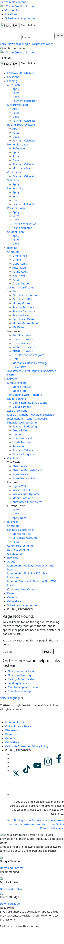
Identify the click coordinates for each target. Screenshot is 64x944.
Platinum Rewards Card (27, 470)
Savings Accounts (23, 307)
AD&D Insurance (22, 351)
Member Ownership (19, 581)
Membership (15, 565)
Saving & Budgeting (24, 426)
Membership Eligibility (21, 573)
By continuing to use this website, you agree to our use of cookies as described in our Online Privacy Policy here (35, 824)
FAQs (38, 573)
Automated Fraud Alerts (27, 502)
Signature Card (21, 474)
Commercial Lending (20, 545)
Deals (15, 97)
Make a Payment (17, 414)
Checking (13, 252)
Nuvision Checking (19, 675)
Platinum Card (21, 466)
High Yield (18, 275)
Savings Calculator (23, 311)
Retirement (19, 446)
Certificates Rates (23, 319)
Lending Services (18, 683)
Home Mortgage (17, 144)
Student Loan (15, 232)
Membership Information (24, 687)
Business (12, 522)
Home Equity (15, 188)
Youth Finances (21, 442)
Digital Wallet (20, 486)
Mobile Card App (22, 498)
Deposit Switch (21, 406)
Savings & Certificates (20, 287)
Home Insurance (22, 339)
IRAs (15, 291)
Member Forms (14, 722)
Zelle (10, 410)
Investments (15, 371)
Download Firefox (11, 889)
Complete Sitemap (19, 691)
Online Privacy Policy (18, 726)
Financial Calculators (25, 450)
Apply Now (19, 518)
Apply (15, 89)
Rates (15, 93)
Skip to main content (13, 2)
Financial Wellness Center (23, 422)
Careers (32, 589)
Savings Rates (21, 315)
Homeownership (22, 438)
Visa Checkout (21, 490)
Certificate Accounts (24, 295)
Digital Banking (16, 399)
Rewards (12, 557)
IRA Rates (18, 327)
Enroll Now (7, 44)
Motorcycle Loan (17, 105)
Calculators (14, 601)
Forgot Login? (22, 44)
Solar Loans (14, 180)
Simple (16, 259)
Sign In (6, 57)
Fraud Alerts (40, 418)
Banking (12, 248)
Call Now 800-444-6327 (21, 73)
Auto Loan (13, 85)
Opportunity (20, 263)
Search (48, 651)
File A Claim (19, 367)
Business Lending (18, 549)
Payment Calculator (24, 101)
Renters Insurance (23, 347)
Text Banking (15, 395)
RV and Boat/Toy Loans (21, 124)
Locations (11, 14)
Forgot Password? (43, 44)
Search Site (28, 25)
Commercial (14, 172)
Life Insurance (21, 343)
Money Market (21, 303)
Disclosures (12, 730)
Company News (17, 589)
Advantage (19, 267)
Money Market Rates (25, 323)
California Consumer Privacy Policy (26, 746)
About (11, 561)
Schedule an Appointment (21, 18)
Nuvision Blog (41, 581)
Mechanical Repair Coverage (30, 363)
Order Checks (21, 283)
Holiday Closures (34, 565)
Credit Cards (15, 458)
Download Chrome (11, 868)
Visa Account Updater (25, 494)
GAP (15, 359)
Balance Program (23, 454)
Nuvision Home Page (21, 671)
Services (12, 379)
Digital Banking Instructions (29, 402)
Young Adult (20, 271)
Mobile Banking (17, 383)
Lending (12, 81)
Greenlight (20, 410)
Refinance (18, 148)
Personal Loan (16, 208)
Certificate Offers (23, 299)
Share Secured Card (24, 478)
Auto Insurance (22, 335)
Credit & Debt (20, 430)
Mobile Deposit (21, 387)
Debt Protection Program (28, 355)
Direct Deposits (32, 371)
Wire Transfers (33, 395)
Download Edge (10, 903)
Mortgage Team (22, 168)
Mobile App (19, 391)
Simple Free (19, 256)
